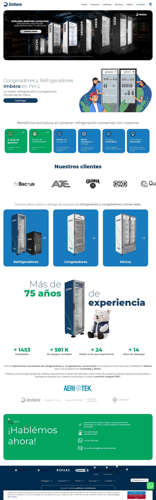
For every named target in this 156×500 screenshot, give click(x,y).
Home (84, 4)
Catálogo (107, 4)
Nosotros (95, 4)
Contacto (140, 4)
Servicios (119, 4)
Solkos (130, 4)
